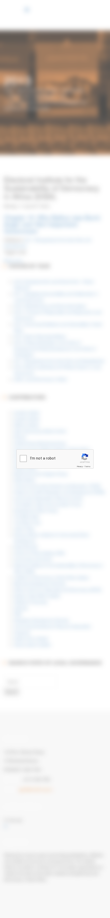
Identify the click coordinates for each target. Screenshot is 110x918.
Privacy (80, 466)
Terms (87, 466)
